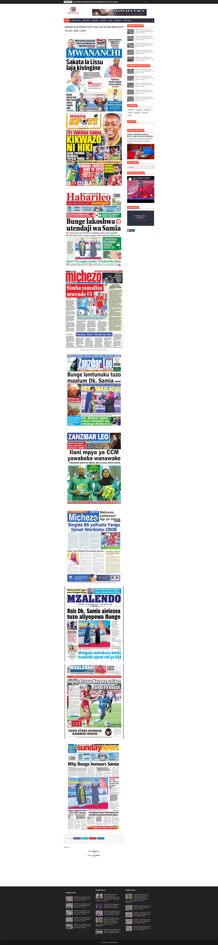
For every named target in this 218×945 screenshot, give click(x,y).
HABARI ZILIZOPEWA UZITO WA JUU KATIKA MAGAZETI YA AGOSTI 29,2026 (144, 59)
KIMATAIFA (86, 20)
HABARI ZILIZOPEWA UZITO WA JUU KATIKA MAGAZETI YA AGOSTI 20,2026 (144, 78)
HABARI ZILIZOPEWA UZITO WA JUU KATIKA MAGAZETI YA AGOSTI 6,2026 (144, 71)
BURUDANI (95, 20)
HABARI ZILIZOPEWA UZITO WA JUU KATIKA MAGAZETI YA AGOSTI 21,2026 (144, 98)
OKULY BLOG (127, 20)
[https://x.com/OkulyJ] (149, 2)
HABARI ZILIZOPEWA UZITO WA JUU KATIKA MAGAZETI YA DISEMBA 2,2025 (142, 914)
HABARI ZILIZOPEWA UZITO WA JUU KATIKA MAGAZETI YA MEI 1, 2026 (142, 907)
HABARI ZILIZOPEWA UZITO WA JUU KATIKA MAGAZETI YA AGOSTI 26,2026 (144, 31)
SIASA (110, 20)
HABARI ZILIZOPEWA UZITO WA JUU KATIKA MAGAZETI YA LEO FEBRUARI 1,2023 (112, 913)
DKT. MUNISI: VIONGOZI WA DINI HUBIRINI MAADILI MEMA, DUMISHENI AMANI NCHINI (99, 2)
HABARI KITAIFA (76, 20)
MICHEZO (103, 20)
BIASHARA (131, 110)
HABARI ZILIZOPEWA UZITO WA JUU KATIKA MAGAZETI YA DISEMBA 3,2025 (142, 921)
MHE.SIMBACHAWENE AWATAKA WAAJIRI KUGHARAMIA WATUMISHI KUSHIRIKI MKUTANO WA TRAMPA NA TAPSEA (108, 897)
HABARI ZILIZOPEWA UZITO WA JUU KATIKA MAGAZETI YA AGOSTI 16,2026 (144, 85)
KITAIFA (130, 112)
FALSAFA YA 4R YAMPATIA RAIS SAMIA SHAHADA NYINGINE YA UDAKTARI (112, 906)
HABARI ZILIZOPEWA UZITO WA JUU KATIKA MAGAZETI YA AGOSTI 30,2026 (144, 38)
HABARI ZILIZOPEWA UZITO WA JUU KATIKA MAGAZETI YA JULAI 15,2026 (142, 928)
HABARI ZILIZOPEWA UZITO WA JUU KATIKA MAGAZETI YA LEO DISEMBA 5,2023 (112, 931)
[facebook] (146, 2)
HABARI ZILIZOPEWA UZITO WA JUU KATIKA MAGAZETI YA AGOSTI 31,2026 (144, 45)
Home (67, 20)
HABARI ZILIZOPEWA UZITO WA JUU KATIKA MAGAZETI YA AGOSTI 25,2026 (144, 52)
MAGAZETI (118, 20)
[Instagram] (152, 2)
